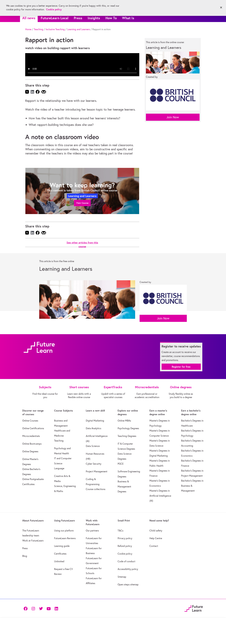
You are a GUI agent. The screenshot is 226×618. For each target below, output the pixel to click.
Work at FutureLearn (33, 540)
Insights (94, 18)
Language (59, 468)
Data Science (93, 446)
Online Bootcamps (32, 443)
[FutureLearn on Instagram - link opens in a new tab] (33, 608)
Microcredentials (31, 436)
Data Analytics (93, 428)
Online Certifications (33, 428)
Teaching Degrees (127, 436)
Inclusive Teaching (55, 29)
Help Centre (155, 538)
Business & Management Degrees (124, 486)
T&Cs (120, 530)
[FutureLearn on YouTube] (48, 608)
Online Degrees (30, 451)
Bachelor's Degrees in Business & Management (192, 485)
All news (28, 18)
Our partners (92, 530)
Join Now (173, 117)
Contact (153, 545)
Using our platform (64, 530)
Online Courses (30, 420)
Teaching (38, 29)
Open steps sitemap (128, 584)
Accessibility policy (128, 569)
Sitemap (122, 576)
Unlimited (59, 561)
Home (28, 29)
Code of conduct (126, 561)
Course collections (95, 489)
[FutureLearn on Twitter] (41, 608)
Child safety (155, 530)
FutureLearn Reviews (65, 538)
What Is (128, 18)
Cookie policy (125, 553)
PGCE (121, 463)
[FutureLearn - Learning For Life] (193, 608)
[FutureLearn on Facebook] (26, 608)
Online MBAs (124, 420)
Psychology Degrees (128, 428)
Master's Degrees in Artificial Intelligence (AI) (160, 495)
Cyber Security (93, 463)
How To (111, 18)
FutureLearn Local (54, 18)
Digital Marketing (95, 420)
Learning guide (61, 545)
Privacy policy (125, 538)
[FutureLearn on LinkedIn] (56, 608)
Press (78, 18)
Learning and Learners (78, 29)
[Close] (221, 7)
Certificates (60, 553)
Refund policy (125, 545)
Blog (24, 555)
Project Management (96, 471)
